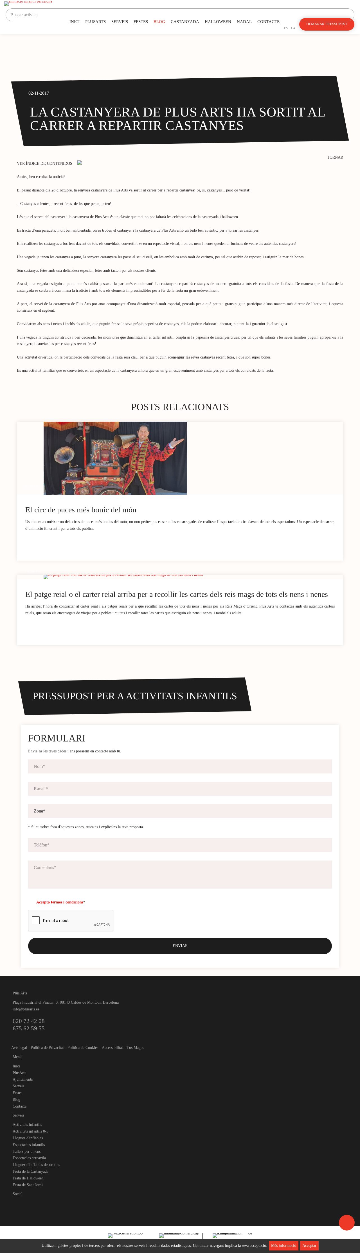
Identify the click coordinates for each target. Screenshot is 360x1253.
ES (286, 28)
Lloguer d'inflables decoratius (36, 1165)
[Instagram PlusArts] (27, 1203)
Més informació (283, 1245)
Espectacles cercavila (29, 1158)
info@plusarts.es (26, 1009)
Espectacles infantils (29, 1145)
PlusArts (95, 21)
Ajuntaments (23, 1079)
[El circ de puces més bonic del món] (193, 458)
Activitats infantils (27, 1124)
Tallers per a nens (26, 1151)
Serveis (119, 21)
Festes (141, 21)
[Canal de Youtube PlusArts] (36, 1203)
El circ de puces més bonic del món (80, 509)
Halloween (218, 21)
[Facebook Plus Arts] (17, 1203)
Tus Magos (135, 1048)
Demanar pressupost (326, 24)
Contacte (268, 21)
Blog (159, 21)
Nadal (244, 21)
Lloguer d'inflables (28, 1138)
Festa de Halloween (28, 1178)
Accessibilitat (112, 1048)
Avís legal (19, 1048)
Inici (74, 21)
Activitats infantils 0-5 (30, 1131)
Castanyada (185, 21)
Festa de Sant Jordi (28, 1185)
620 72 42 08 (29, 1021)
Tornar (335, 157)
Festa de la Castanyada (30, 1171)
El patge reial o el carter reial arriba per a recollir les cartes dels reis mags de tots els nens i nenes (176, 594)
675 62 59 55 (29, 1028)
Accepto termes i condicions (59, 902)
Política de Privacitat (47, 1048)
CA (293, 28)
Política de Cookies (83, 1048)
